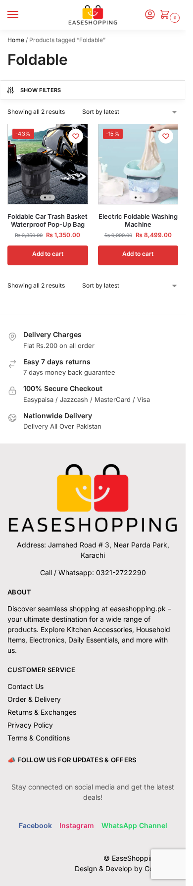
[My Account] (150, 15)
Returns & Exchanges (41, 712)
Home (15, 40)
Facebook (35, 825)
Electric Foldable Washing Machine (138, 220)
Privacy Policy (30, 725)
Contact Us (25, 686)
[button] (166, 15)
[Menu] (22, 14)
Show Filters (40, 90)
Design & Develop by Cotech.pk (126, 868)
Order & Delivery (34, 699)
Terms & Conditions (38, 738)
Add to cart (47, 253)
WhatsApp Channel (134, 825)
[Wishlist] (75, 136)
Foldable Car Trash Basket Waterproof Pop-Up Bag (47, 220)
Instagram (76, 825)
